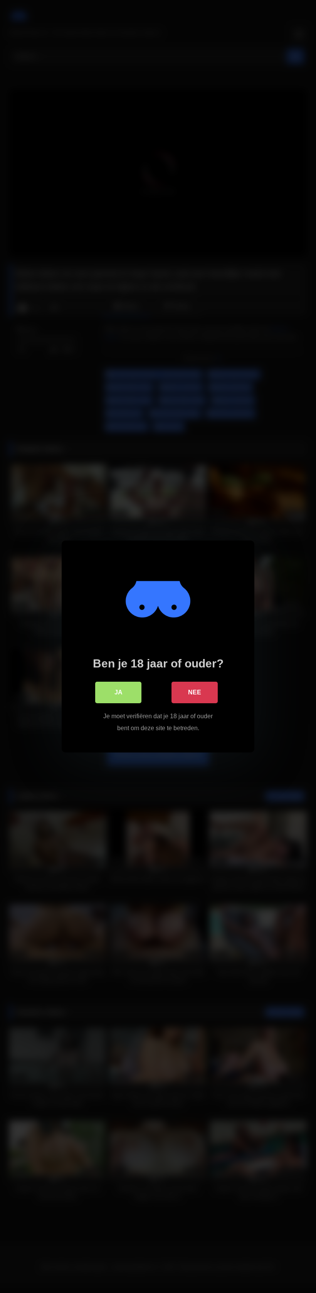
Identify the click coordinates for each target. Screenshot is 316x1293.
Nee (194, 692)
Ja (118, 692)
